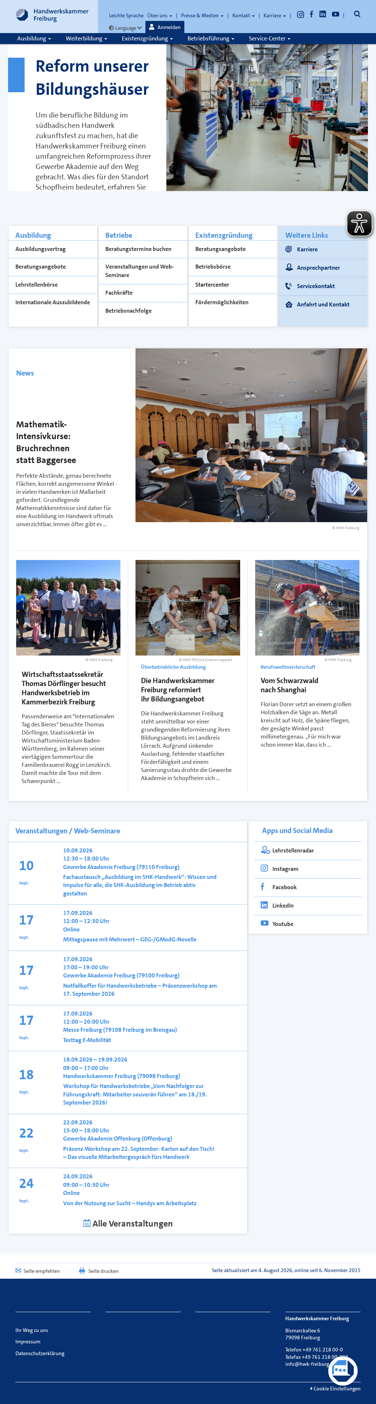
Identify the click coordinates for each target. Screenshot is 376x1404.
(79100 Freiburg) (158, 975)
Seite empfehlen (42, 1271)
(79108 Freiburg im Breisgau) (140, 1030)
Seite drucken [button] (103, 1271)
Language (125, 28)
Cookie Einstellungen (336, 1388)
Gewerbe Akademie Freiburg (100, 867)
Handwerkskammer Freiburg (100, 1076)
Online (72, 929)
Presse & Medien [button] (200, 15)
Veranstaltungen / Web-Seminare (67, 831)
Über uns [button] (158, 15)
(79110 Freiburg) (158, 867)
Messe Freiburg (83, 1030)
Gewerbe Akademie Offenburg (102, 1138)
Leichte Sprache (126, 15)
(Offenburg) (157, 1138)
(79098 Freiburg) (158, 1076)
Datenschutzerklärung (39, 1353)
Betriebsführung (209, 38)
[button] (165, 27)
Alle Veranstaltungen (132, 1223)
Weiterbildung (85, 38)
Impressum (27, 1341)
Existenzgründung (145, 38)
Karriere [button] (273, 15)
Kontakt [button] (241, 15)
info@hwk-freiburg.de (310, 1364)
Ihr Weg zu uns (31, 1330)
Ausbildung (32, 38)
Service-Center (268, 38)
